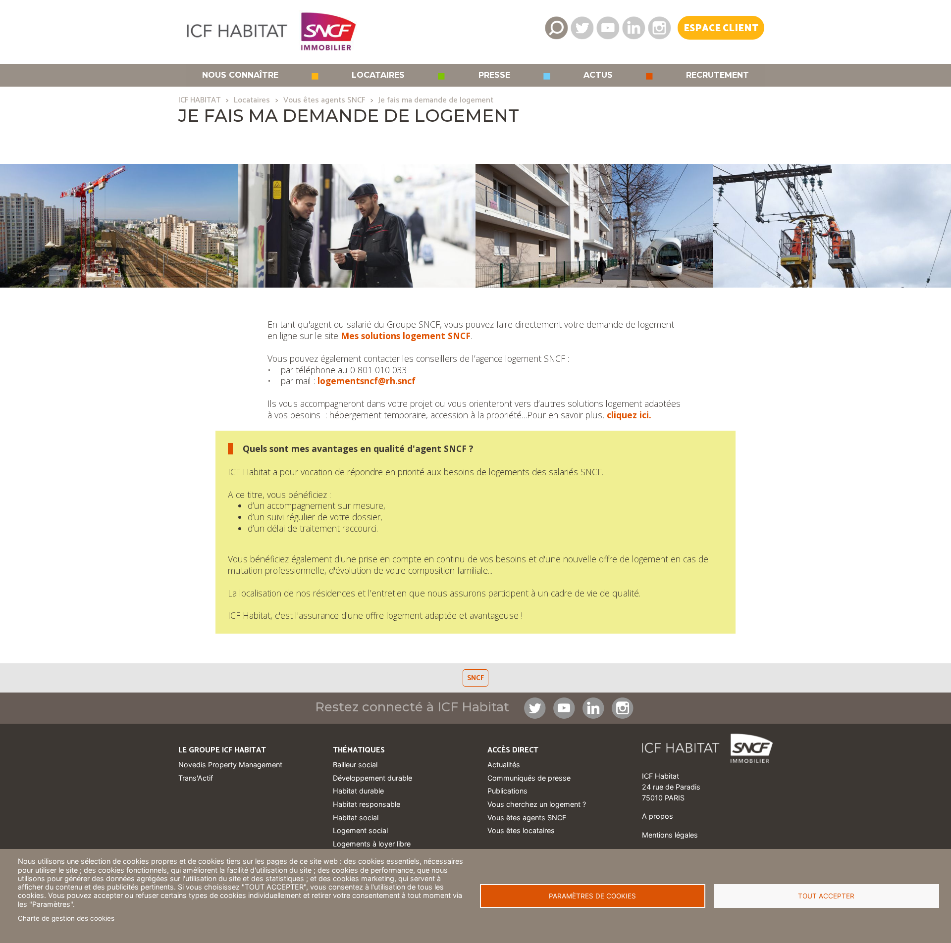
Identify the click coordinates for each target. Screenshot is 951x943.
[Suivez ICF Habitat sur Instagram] (659, 28)
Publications (507, 791)
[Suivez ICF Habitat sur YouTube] (608, 28)
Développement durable (372, 778)
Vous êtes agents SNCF (324, 100)
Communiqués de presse (529, 778)
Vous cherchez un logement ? (536, 804)
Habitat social (355, 817)
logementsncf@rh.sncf (366, 381)
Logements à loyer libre (372, 844)
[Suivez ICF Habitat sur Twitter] (582, 28)
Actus (598, 75)
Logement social (360, 830)
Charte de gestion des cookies (66, 918)
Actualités (503, 764)
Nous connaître (240, 75)
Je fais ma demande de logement (435, 100)
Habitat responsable (366, 804)
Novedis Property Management (230, 764)
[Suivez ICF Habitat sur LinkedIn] (633, 28)
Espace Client (721, 28)
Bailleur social (355, 764)
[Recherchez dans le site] (556, 28)
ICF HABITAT (199, 100)
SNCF (475, 678)
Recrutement (717, 75)
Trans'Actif (195, 778)
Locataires (378, 75)
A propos (657, 816)
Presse (494, 75)
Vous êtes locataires (521, 830)
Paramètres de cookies (592, 896)
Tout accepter (826, 896)
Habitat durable (358, 791)
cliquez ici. (629, 415)
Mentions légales (670, 835)
